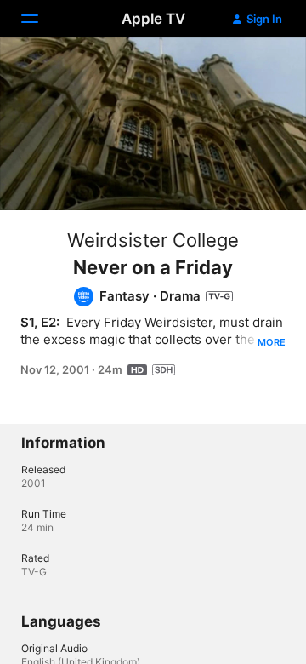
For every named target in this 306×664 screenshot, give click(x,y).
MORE (272, 342)
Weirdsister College (153, 240)
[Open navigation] (40, 18)
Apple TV (153, 18)
